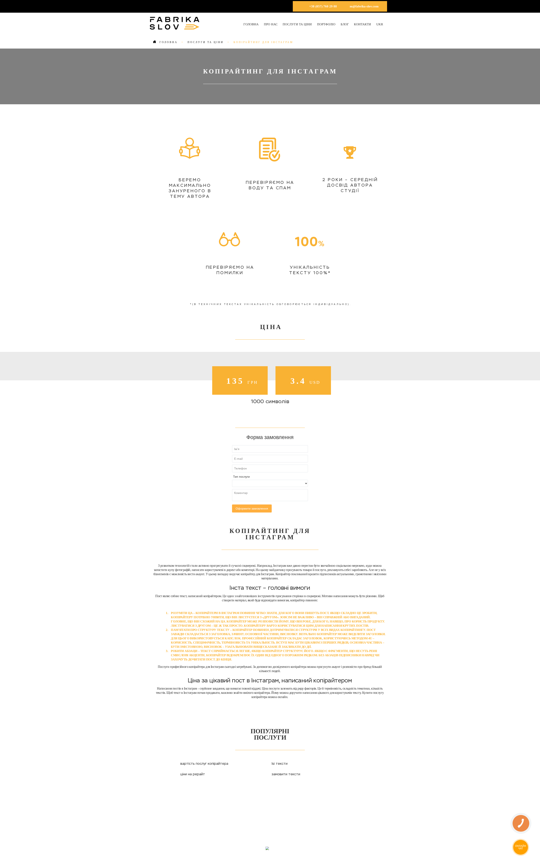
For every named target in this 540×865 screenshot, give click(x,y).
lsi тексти (280, 764)
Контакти (362, 24)
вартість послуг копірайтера (204, 764)
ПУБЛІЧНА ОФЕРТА (293, 831)
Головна (251, 24)
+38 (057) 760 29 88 (323, 6)
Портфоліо (326, 24)
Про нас (271, 24)
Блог (345, 24)
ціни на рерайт (192, 774)
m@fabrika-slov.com (364, 6)
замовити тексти (286, 774)
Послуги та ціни (297, 24)
